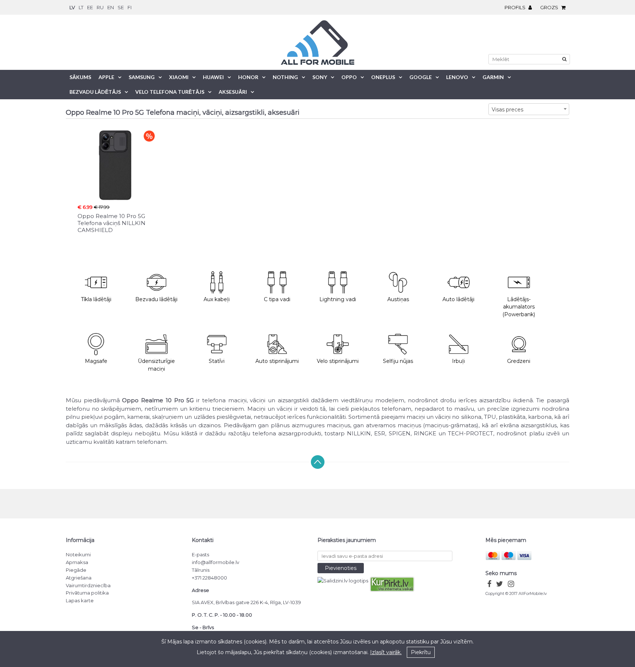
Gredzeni (518, 361)
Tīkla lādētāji (96, 299)
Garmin (493, 77)
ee (90, 7)
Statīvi (217, 361)
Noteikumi (78, 554)
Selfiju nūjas (398, 361)
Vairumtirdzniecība (88, 585)
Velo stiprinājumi (338, 361)
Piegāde (76, 570)
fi (130, 7)
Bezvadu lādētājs (95, 92)
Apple (106, 77)
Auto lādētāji (458, 299)
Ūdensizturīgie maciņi (156, 365)
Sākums (80, 77)
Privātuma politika (87, 593)
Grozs (549, 7)
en (110, 7)
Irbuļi (458, 361)
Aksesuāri (233, 92)
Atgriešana (79, 578)
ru (100, 7)
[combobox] (528, 109)
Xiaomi (179, 77)
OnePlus (383, 77)
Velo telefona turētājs (169, 92)
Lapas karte (80, 600)
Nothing (285, 77)
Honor (248, 77)
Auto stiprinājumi (277, 361)
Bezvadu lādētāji (156, 299)
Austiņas (398, 299)
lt (81, 7)
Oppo (349, 77)
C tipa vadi (277, 299)
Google (420, 77)
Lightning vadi (337, 299)
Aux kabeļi (217, 299)
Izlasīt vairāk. (386, 652)
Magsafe (96, 361)
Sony (319, 77)
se (121, 7)
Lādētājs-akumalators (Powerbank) (518, 307)
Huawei (213, 77)
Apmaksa (77, 562)
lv (72, 7)
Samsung (142, 77)
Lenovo (457, 77)
